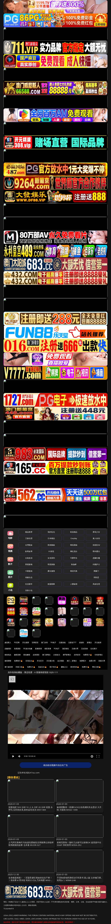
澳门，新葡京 (72, 661)
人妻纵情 (73, 584)
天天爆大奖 (50, 661)
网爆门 (96, 571)
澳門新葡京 (67, 655)
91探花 (51, 551)
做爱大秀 (92, 661)
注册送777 (72, 642)
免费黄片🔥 (18, 661)
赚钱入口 (64, 667)
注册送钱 (62, 642)
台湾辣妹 (28, 545)
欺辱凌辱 (28, 551)
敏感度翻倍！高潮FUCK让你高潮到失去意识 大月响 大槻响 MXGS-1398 (79, 808)
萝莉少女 (96, 532)
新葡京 (89, 642)
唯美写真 (73, 571)
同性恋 (96, 577)
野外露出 (96, 551)
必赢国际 (8, 648)
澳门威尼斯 (9, 667)
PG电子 (53, 642)
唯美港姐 (73, 545)
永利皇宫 (77, 655)
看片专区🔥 (54, 667)
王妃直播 (84, 648)
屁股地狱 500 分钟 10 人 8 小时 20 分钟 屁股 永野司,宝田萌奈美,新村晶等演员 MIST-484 (31, 808)
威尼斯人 (8, 642)
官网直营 (35, 642)
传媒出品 (28, 577)
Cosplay (74, 538)
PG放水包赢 (27, 648)
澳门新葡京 (46, 655)
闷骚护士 (96, 564)
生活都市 (28, 584)
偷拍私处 (8, 655)
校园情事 (51, 584)
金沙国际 (60, 661)
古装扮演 (28, 558)
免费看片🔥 (87, 655)
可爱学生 (73, 558)
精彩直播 (48, 648)
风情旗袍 (28, 564)
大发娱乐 (56, 655)
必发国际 (36, 655)
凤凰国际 (17, 648)
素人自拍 (96, 538)
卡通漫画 (28, 571)
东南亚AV (96, 545)
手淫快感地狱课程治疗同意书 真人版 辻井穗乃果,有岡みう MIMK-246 (79, 879)
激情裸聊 (8, 661)
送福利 (81, 642)
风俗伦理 (96, 584)
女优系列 (51, 558)
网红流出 (73, 551)
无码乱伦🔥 (29, 661)
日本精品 (51, 538)
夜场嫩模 (26, 655)
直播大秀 (101, 661)
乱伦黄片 (94, 648)
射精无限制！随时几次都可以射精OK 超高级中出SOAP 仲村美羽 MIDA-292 (79, 843)
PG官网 (17, 642)
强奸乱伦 (51, 532)
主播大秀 (75, 648)
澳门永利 (44, 642)
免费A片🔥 (31, 667)
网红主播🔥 (96, 667)
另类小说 (28, 590)
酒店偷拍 (65, 648)
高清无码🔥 (74, 667)
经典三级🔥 (20, 667)
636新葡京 (99, 655)
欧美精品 (73, 532)
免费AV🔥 (85, 667)
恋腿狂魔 (96, 558)
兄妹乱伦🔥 (42, 667)
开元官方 (40, 661)
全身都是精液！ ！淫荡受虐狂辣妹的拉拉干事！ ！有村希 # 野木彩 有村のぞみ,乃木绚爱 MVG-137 (30, 880)
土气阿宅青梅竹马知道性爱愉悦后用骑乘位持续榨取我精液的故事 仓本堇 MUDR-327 (31, 843)
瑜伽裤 (73, 564)
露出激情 (51, 571)
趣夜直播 (17, 655)
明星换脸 (51, 564)
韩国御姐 (51, 545)
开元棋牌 (25, 642)
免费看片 (83, 661)
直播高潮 (38, 648)
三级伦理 (28, 538)
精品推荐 (28, 532)
